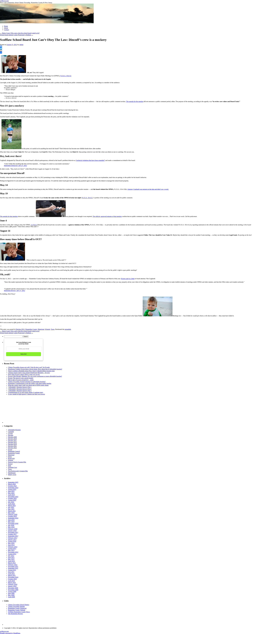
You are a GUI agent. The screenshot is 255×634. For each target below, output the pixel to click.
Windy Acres (12, 474)
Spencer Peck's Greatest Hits (17, 462)
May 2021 (11, 509)
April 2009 (11, 597)
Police (10, 457)
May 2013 (11, 550)
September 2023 (13, 487)
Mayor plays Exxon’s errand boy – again (21, 380)
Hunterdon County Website (16, 610)
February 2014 (12, 547)
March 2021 (12, 511)
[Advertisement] (64, 409)
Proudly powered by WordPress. (10, 633)
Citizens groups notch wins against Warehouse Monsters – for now (29, 373)
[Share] (127, 53)
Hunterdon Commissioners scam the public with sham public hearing (29, 383)
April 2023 (11, 495)
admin (21, 44)
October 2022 (12, 498)
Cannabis (11, 431)
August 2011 (12, 570)
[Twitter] (127, 49)
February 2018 (12, 529)
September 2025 (13, 482)
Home (6, 26)
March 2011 (12, 575)
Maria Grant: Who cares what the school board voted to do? (20, 33)
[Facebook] (127, 47)
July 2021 (11, 507)
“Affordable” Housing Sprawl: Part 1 (19, 387)
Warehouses (12, 473)
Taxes (52, 329)
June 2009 (11, 593)
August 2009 (12, 591)
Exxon (10, 449)
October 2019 (12, 516)
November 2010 (13, 577)
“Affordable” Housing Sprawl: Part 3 (19, 390)
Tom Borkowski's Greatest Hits (18, 471)
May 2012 (11, 559)
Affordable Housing (14, 430)
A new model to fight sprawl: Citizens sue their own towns (26, 394)
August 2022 (12, 500)
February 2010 (12, 584)
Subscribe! (24, 354)
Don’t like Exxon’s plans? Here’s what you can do (24, 374)
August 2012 (12, 554)
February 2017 (12, 538)
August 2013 (12, 548)
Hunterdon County (31, 329)
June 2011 (11, 572)
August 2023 (12, 489)
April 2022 (11, 504)
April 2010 (11, 581)
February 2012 (12, 565)
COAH (10, 433)
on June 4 (34, 225)
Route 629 (11, 458)
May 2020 (11, 513)
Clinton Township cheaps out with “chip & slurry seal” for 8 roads (29, 367)
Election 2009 (12, 437)
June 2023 (11, 491)
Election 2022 (12, 448)
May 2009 (11, 595)
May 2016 (11, 543)
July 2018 (11, 525)
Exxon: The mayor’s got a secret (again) (20, 378)
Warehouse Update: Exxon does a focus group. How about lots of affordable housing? (35, 369)
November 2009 (13, 590)
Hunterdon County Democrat (17, 608)
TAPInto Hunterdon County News (19, 612)
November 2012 (13, 552)
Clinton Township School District (18, 605)
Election (10, 435)
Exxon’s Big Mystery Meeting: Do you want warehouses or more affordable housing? (35, 376)
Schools (47, 329)
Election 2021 (12, 446)
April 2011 (11, 573)
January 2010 (12, 586)
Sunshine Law (12, 467)
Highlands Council (14, 451)
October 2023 (12, 486)
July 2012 (11, 556)
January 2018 (12, 530)
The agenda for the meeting (134, 101)
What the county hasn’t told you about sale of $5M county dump (28, 385)
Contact (6, 30)
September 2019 (13, 518)
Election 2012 (20, 329)
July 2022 (11, 502)
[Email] (127, 51)
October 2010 (12, 579)
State (9, 465)
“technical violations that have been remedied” (90, 160)
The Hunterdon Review (15, 613)
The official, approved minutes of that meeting (107, 216)
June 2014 (11, 545)
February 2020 (12, 514)
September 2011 (13, 568)
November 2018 (13, 523)
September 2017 (13, 536)
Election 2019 (12, 444)
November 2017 (13, 532)
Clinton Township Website (16, 606)
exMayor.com (4, 1)
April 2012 (11, 561)
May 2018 (11, 527)
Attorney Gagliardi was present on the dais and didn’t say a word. (148, 189)
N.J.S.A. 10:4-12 (65, 76)
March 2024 (12, 484)
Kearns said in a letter (128, 278)
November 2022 (13, 496)
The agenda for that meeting (9, 216)
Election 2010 (12, 439)
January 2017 (12, 539)
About (6, 28)
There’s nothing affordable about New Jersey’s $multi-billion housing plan (31, 371)
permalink (68, 329)
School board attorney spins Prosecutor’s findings (16, 35)
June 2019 (11, 520)
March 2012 (12, 563)
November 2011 (13, 566)
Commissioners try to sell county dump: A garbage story (25, 392)
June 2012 (11, 557)
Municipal (41, 329)
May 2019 (11, 522)
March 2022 (12, 505)
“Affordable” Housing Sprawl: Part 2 (19, 389)
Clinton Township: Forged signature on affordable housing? (27, 381)
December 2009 (13, 588)
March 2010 (12, 582)
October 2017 (12, 534)
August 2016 (12, 541)
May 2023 (11, 493)
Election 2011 (12, 440)
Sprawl (10, 464)
